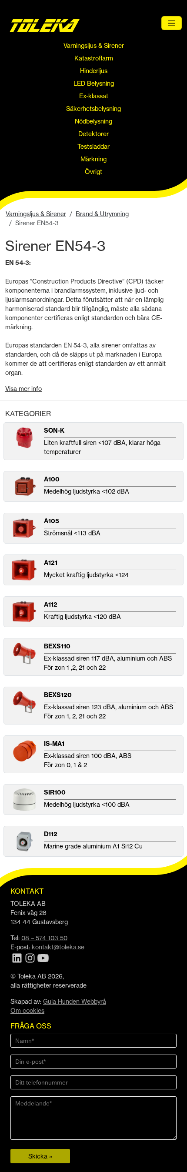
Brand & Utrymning (102, 213)
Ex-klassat (93, 96)
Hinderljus (93, 70)
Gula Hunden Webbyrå (74, 1001)
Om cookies (27, 1010)
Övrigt (93, 171)
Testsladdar (93, 146)
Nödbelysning (93, 121)
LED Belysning (93, 83)
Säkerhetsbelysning (93, 108)
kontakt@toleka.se (58, 947)
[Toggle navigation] (171, 23)
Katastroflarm (93, 58)
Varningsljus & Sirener (93, 45)
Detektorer (93, 133)
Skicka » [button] (40, 1156)
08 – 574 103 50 (44, 938)
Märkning (93, 159)
